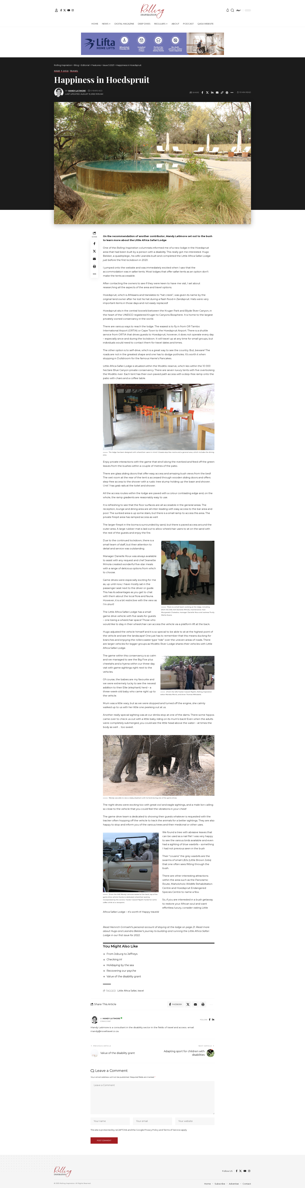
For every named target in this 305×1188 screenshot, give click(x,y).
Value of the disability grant (124, 976)
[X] (65, 10)
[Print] (227, 92)
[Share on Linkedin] (212, 92)
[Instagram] (73, 10)
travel (141, 990)
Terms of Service (172, 1130)
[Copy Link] (222, 92)
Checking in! (114, 959)
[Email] (217, 92)
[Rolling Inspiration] (152, 10)
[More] (232, 92)
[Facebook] (61, 10)
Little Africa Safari (127, 990)
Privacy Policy (151, 1130)
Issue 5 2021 (61, 71)
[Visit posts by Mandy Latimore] (59, 92)
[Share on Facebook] (202, 92)
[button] (56, 10)
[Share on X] (207, 92)
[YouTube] (69, 10)
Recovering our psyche (121, 970)
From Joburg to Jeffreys (122, 953)
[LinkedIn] (213, 1020)
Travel (74, 71)
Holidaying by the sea (120, 965)
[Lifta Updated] (152, 43)
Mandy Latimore (77, 91)
